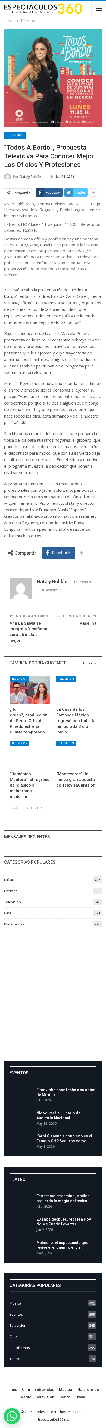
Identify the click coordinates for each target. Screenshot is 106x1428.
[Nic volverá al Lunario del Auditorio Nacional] (21, 1119)
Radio (26, 1397)
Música (10, 879)
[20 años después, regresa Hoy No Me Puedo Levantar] (21, 1225)
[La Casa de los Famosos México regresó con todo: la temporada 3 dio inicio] (76, 690)
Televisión (15, 135)
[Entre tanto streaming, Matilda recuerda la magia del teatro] (21, 1202)
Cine (7, 913)
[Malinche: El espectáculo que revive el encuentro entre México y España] (21, 1248)
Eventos (10, 890)
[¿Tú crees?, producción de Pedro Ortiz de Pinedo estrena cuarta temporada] (30, 690)
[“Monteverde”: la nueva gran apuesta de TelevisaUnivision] (76, 754)
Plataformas (14, 924)
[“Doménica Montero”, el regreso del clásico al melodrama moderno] (30, 754)
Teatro (15, 1358)
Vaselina (88, 623)
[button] (12, 1416)
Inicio (12, 1389)
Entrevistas (44, 1389)
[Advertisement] (53, 992)
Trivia (80, 1397)
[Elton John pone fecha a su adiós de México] (21, 1096)
